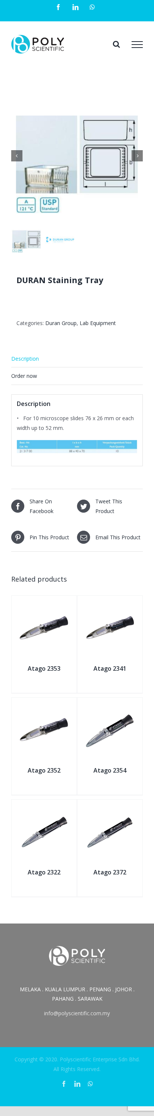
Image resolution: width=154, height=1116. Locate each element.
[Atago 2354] (110, 706)
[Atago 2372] (110, 808)
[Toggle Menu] (137, 44)
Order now (24, 375)
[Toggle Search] (116, 44)
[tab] (77, 358)
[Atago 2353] (44, 604)
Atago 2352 (44, 770)
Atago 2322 (44, 872)
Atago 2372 (109, 872)
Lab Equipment (98, 323)
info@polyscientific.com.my (77, 1013)
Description (25, 358)
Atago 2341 (109, 668)
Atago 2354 (109, 770)
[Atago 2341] (110, 604)
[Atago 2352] (44, 706)
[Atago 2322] (44, 808)
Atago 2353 (44, 668)
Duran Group (61, 323)
